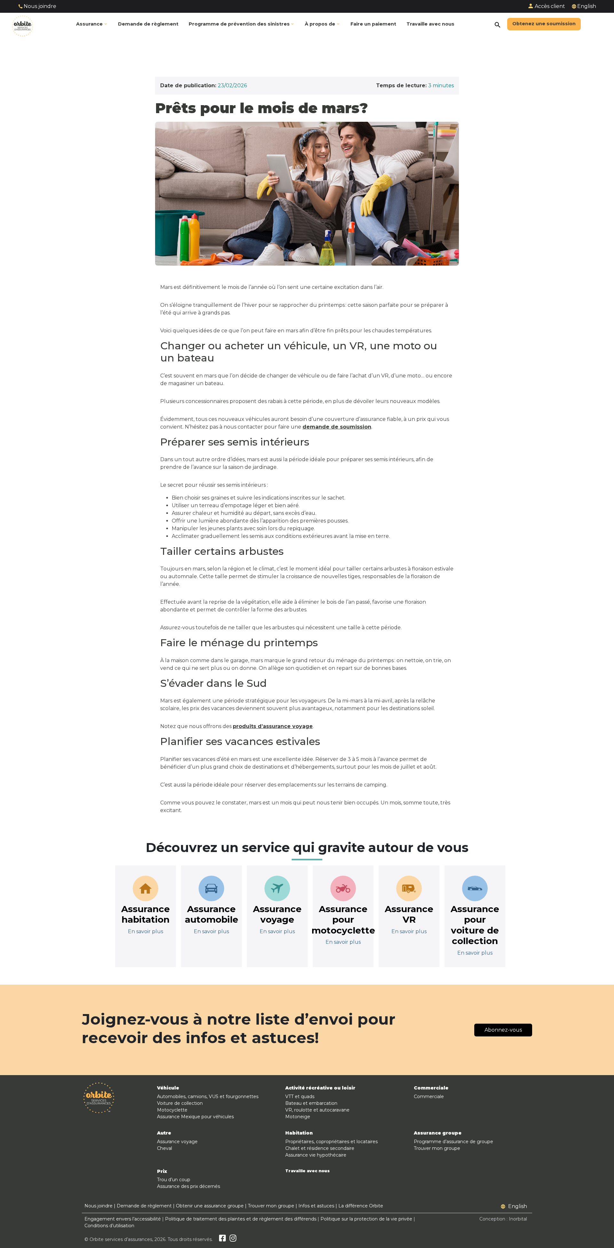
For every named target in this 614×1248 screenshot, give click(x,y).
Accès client (550, 6)
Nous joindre (40, 6)
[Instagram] (233, 1239)
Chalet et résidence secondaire (319, 1148)
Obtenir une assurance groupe (210, 1206)
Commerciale (429, 1096)
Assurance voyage (177, 1141)
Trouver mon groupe (437, 1148)
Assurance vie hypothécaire (315, 1155)
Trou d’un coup (173, 1179)
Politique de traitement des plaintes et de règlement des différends (240, 1219)
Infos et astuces (316, 1206)
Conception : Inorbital (503, 1219)
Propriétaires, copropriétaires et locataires (331, 1141)
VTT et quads (299, 1096)
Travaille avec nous (307, 1171)
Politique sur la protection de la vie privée (366, 1219)
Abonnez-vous (503, 1030)
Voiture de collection (180, 1103)
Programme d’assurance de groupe (453, 1141)
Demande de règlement (144, 1206)
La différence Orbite (360, 1206)
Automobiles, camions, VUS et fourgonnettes (207, 1096)
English (586, 6)
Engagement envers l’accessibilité (122, 1219)
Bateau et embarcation (311, 1103)
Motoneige (297, 1117)
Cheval (164, 1148)
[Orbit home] (22, 24)
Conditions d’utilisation (109, 1226)
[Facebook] (222, 1239)
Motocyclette (172, 1110)
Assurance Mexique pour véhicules (195, 1117)
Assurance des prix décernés (188, 1186)
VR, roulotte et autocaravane (317, 1110)
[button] (241, 24)
